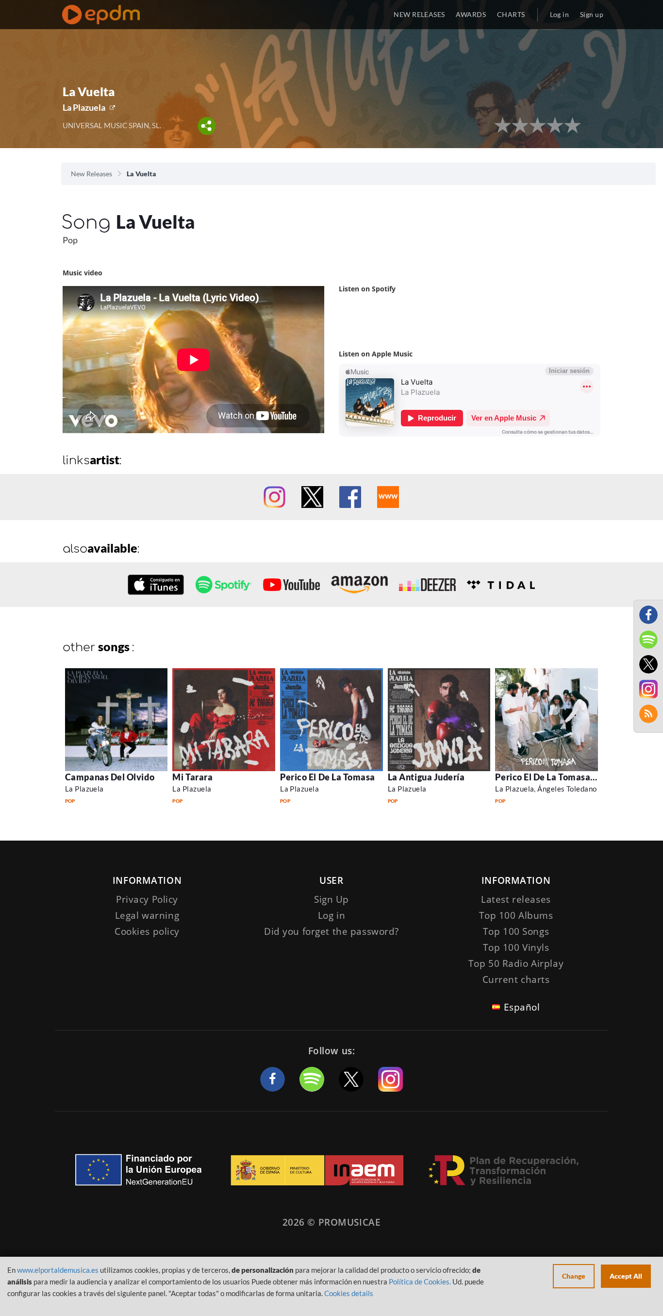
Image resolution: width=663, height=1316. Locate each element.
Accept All (626, 1276)
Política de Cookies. (420, 1281)
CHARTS (511, 14)
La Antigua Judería (426, 777)
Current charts (516, 979)
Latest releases (516, 899)
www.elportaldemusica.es (58, 1269)
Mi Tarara (192, 777)
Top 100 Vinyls (516, 947)
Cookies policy (147, 931)
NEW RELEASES (419, 14)
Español (522, 1007)
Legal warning (147, 915)
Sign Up (331, 899)
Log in (559, 14)
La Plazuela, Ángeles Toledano (546, 788)
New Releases (91, 173)
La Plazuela (84, 107)
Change (573, 1276)
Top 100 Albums (516, 915)
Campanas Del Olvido (109, 777)
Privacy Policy (147, 899)
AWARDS (471, 14)
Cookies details (348, 1293)
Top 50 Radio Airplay (516, 963)
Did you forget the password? (331, 931)
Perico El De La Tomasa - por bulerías (570, 777)
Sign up (591, 14)
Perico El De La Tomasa (327, 777)
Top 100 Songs (516, 931)
